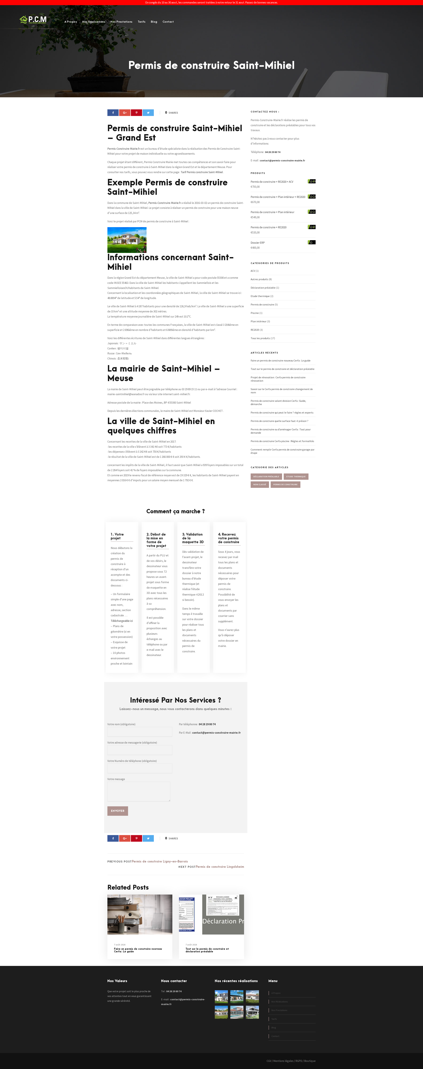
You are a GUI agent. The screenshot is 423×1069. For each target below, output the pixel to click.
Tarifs (142, 21)
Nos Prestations (122, 21)
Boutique (310, 1061)
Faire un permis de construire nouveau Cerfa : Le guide (138, 950)
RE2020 (255, 329)
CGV (269, 1061)
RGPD (298, 1061)
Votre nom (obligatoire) (121, 724)
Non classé (259, 484)
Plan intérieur (258, 321)
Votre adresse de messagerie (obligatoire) (132, 742)
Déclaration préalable (263, 287)
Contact (168, 21)
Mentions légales (283, 1061)
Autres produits (259, 279)
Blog (154, 21)
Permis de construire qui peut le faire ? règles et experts (282, 412)
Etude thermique (260, 296)
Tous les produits (260, 338)
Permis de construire (262, 304)
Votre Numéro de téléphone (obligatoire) (132, 761)
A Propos (70, 21)
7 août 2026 (119, 944)
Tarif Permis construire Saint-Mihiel (202, 172)
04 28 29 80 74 (207, 724)
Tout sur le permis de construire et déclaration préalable (207, 950)
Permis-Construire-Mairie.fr (123, 148)
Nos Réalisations (93, 21)
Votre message (116, 779)
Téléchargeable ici (122, 621)
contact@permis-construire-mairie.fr (216, 732)
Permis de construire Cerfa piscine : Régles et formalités (282, 441)
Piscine (255, 313)
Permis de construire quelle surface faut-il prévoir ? (279, 421)
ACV (253, 270)
